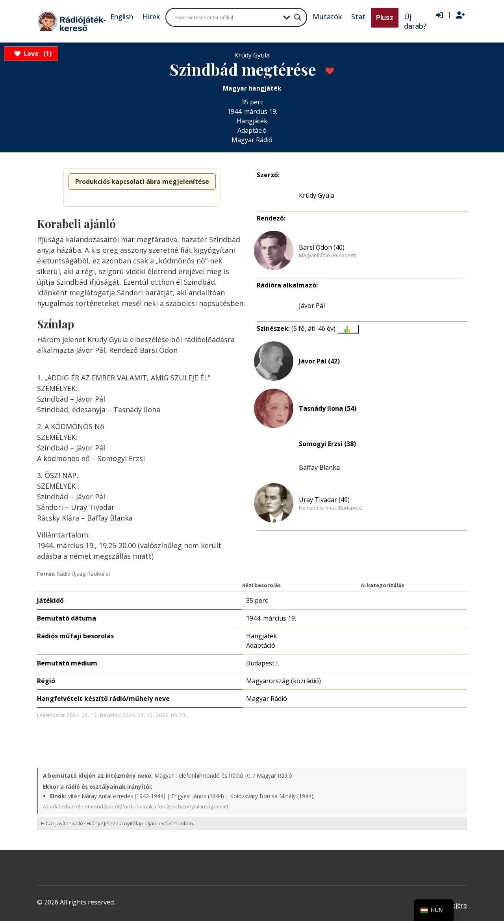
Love (36, 53)
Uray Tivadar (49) (324, 499)
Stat (358, 16)
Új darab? (415, 21)
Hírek (151, 16)
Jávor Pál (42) (319, 361)
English (121, 16)
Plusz (384, 17)
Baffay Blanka (319, 467)
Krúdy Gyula (316, 195)
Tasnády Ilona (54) (327, 408)
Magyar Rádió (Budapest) (327, 255)
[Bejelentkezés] (439, 15)
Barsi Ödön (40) (322, 247)
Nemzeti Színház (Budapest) (330, 508)
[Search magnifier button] (297, 17)
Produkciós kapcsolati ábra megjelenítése (142, 181)
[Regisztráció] (460, 15)
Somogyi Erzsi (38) (327, 443)
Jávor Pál (312, 305)
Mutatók (327, 16)
